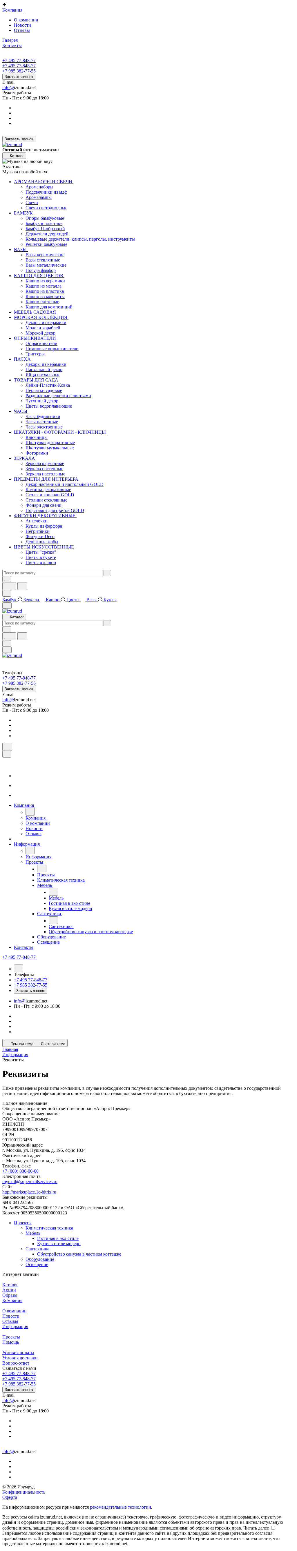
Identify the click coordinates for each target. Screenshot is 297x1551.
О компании (26, 19)
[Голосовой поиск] (9, 586)
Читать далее (256, 1527)
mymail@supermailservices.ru (29, 1181)
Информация (15, 1326)
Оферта (9, 1497)
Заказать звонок (19, 77)
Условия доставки (20, 1357)
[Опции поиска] (6, 579)
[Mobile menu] (7, 650)
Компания (12, 1300)
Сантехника (37, 1248)
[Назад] (30, 812)
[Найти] (22, 586)
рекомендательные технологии (120, 1507)
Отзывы (22, 30)
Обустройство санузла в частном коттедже (79, 1254)
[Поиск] (7, 747)
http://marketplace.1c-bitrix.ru (29, 1191)
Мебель (33, 1233)
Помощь (10, 1342)
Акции (9, 1289)
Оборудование (40, 1259)
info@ (8, 87)
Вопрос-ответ (15, 1363)
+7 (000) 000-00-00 (20, 1171)
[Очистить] (107, 573)
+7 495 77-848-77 (19, 60)
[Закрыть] (6, 754)
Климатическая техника (49, 1227)
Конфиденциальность (23, 1492)
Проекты (23, 1222)
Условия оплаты (18, 1352)
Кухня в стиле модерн (59, 1243)
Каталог (10, 1284)
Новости (22, 25)
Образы (9, 1295)
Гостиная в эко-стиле (58, 1238)
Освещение (37, 1264)
